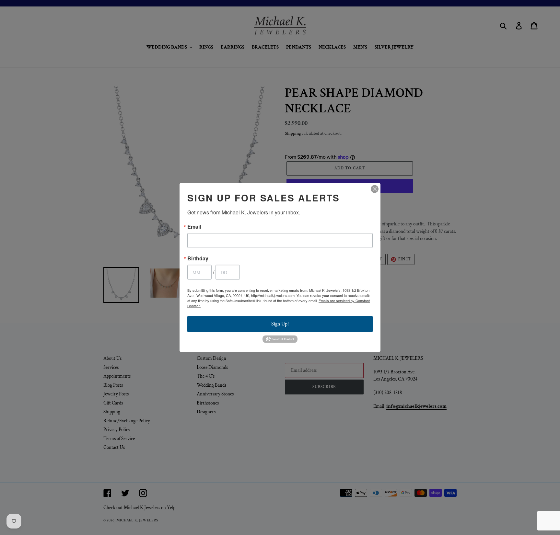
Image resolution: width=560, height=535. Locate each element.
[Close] (375, 189)
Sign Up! (280, 324)
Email (194, 226)
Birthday (197, 258)
